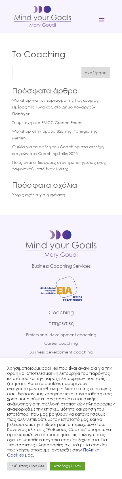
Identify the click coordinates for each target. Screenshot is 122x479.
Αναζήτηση (96, 72)
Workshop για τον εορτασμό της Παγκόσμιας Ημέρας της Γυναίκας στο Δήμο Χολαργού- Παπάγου (55, 106)
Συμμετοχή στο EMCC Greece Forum (47, 122)
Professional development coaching (61, 334)
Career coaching (61, 343)
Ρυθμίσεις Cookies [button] (27, 466)
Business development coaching (61, 352)
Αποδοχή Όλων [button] (67, 466)
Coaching (61, 312)
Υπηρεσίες (61, 323)
